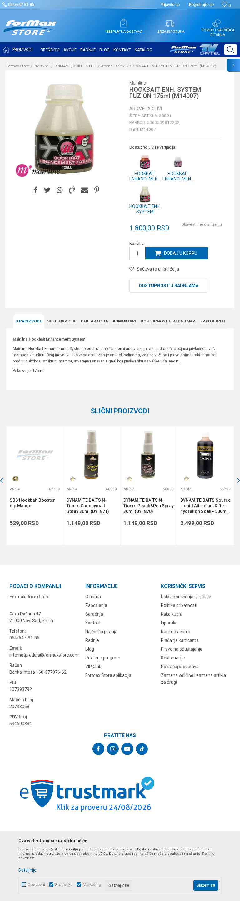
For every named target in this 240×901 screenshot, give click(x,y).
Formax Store (17, 66)
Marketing (92, 884)
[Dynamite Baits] (73, 478)
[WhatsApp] (60, 190)
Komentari (124, 321)
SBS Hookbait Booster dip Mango (32, 503)
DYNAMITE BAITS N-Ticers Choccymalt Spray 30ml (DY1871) (88, 506)
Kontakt (93, 622)
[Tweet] (47, 190)
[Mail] (84, 190)
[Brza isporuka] (170, 23)
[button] (230, 49)
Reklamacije (173, 657)
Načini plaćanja (175, 631)
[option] (34, 485)
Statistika (64, 884)
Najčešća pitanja (101, 631)
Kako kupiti (212, 321)
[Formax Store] (30, 32)
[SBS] (16, 478)
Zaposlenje (96, 605)
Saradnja (94, 614)
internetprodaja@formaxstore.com (44, 654)
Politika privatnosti (179, 605)
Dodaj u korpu (180, 253)
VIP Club (93, 666)
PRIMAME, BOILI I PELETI (75, 66)
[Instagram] (113, 749)
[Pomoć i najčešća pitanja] (216, 23)
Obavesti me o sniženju (201, 224)
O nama (93, 596)
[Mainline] (38, 171)
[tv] (195, 52)
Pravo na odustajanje (181, 649)
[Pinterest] (96, 190)
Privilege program (102, 657)
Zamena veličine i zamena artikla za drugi (193, 679)
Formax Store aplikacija (108, 675)
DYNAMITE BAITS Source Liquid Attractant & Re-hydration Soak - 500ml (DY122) (205, 506)
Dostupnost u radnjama (168, 285)
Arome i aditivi (113, 66)
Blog (89, 649)
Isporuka (169, 622)
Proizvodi (42, 66)
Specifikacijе (61, 321)
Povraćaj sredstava (180, 666)
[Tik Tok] (142, 749)
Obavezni (36, 884)
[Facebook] (35, 190)
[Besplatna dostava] (123, 23)
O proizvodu (28, 321)
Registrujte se (201, 4)
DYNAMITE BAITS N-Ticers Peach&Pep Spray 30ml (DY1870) (148, 506)
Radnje (92, 640)
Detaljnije (27, 870)
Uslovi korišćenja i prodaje (186, 596)
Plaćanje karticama (180, 640)
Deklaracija (94, 321)
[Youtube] (127, 749)
